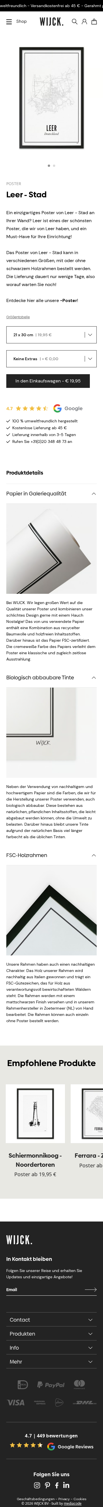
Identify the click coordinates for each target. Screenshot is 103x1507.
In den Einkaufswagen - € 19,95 (48, 381)
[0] (94, 21)
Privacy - (65, 1499)
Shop (21, 21)
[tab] (49, 166)
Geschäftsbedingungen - (37, 1499)
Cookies (80, 1499)
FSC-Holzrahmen (26, 855)
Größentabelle (18, 317)
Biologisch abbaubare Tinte (40, 677)
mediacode (73, 1503)
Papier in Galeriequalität (36, 493)
